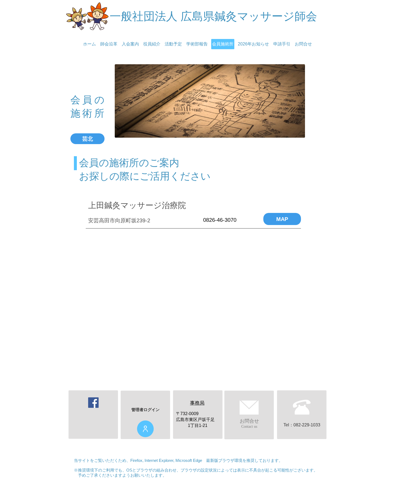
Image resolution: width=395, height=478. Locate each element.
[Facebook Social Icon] (93, 402)
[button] (87, 138)
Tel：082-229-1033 (301, 425)
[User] (145, 428)
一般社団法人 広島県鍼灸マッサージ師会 (213, 16)
